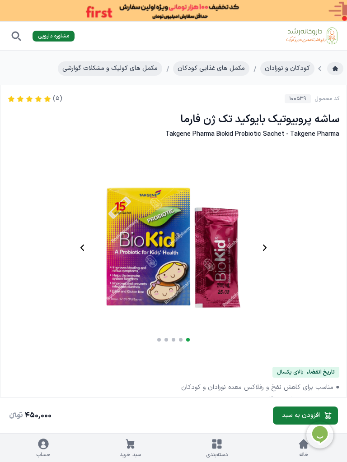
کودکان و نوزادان (287, 68)
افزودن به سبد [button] (301, 415)
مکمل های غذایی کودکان (211, 68)
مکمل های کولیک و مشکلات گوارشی (110, 68)
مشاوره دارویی (53, 36)
